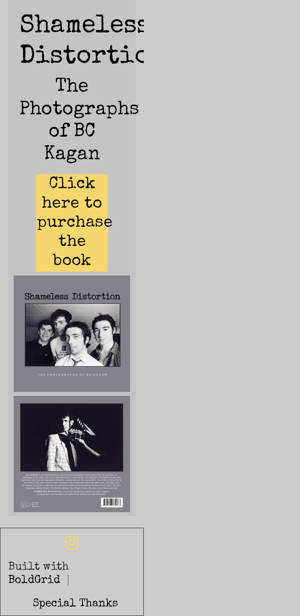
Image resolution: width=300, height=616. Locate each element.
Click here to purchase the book (74, 222)
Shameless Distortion (165, 4)
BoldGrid (34, 580)
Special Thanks (75, 603)
